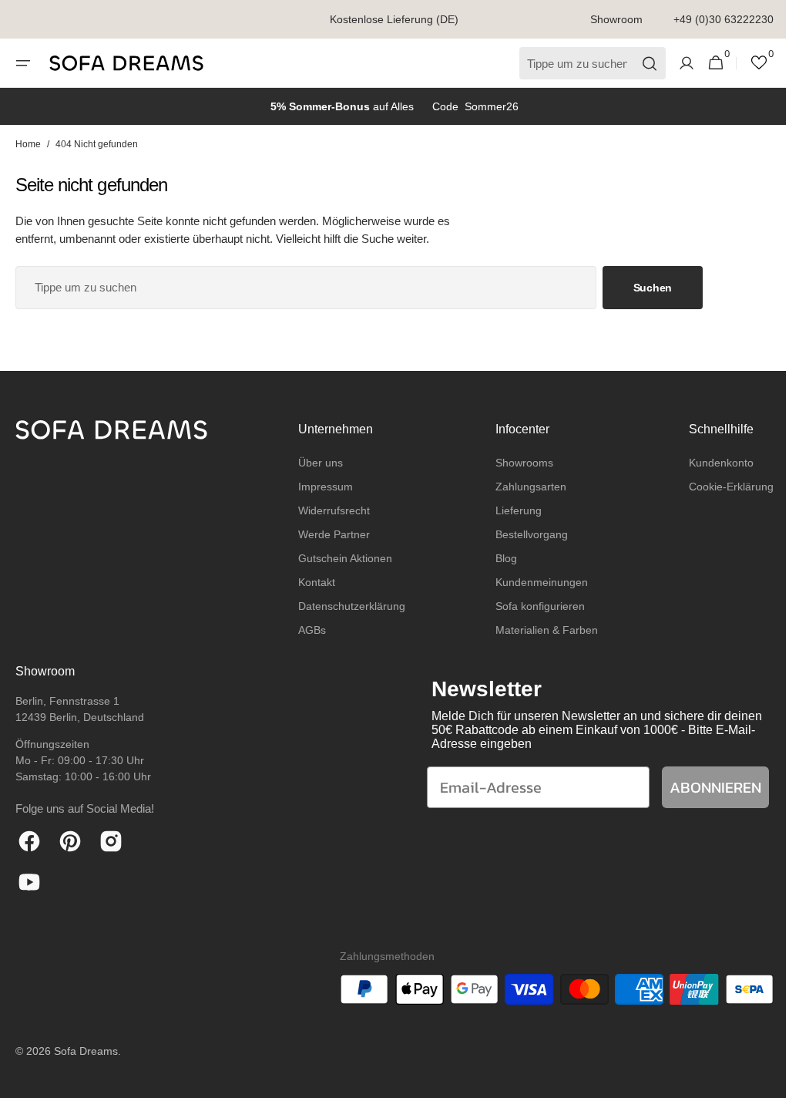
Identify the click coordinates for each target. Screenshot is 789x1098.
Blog (498, 558)
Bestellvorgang (524, 534)
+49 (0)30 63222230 (723, 19)
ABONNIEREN (704, 787)
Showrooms (517, 462)
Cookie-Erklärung (719, 486)
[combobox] (305, 287)
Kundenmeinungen (534, 582)
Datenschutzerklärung (347, 606)
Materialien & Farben (539, 630)
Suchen (652, 287)
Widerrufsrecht (330, 510)
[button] (23, 63)
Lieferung (511, 510)
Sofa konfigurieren (532, 606)
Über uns (316, 462)
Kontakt (312, 582)
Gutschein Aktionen (341, 558)
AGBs (308, 630)
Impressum (321, 486)
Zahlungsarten (523, 486)
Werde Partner (330, 534)
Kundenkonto (709, 462)
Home (28, 144)
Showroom (616, 19)
